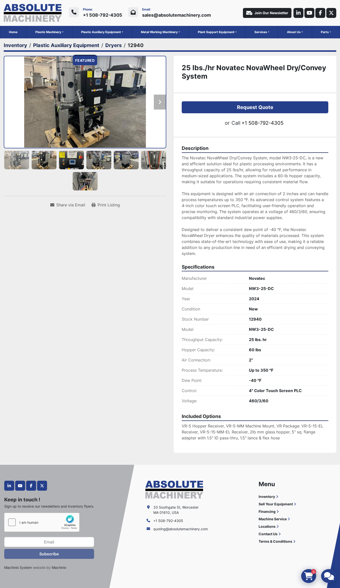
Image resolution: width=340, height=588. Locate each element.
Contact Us (268, 534)
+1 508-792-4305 (102, 15)
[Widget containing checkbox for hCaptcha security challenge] (41, 522)
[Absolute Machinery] (174, 489)
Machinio (59, 567)
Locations (267, 526)
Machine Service (273, 519)
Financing (267, 511)
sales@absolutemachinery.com (176, 15)
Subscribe (49, 553)
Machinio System (18, 567)
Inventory (267, 496)
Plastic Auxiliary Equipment (101, 32)
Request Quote (255, 107)
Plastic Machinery (48, 32)
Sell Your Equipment (276, 504)
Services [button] (260, 32)
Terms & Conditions (275, 541)
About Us (294, 32)
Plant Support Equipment (216, 32)
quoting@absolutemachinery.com (180, 529)
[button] (49, 32)
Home (13, 32)
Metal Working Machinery (159, 32)
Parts (325, 32)
